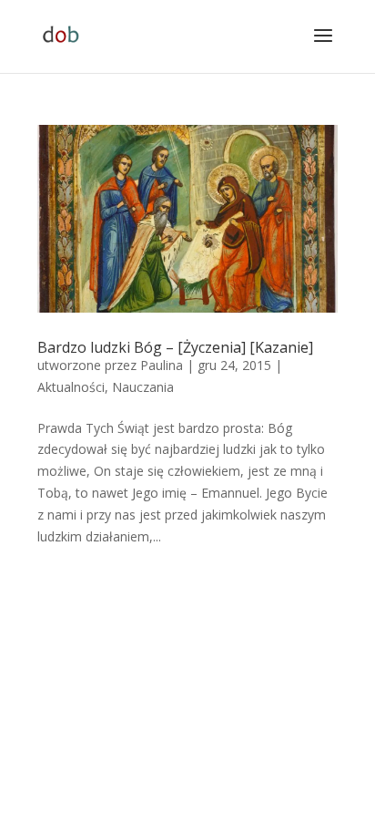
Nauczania (143, 387)
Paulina (161, 365)
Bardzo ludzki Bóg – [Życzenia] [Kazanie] (175, 347)
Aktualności (71, 387)
